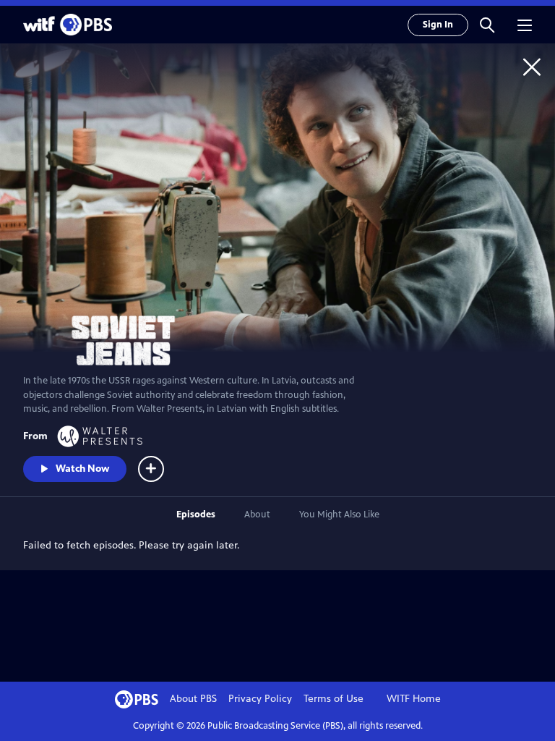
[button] (487, 24)
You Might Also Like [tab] (339, 514)
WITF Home (414, 699)
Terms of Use (333, 699)
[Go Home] (532, 66)
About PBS (193, 699)
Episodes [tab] (195, 514)
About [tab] (257, 514)
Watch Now (82, 468)
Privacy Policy (260, 699)
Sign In (438, 24)
